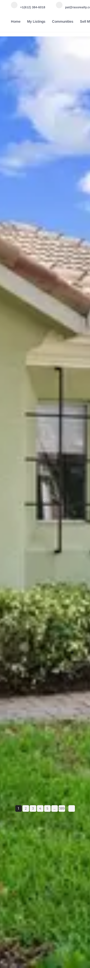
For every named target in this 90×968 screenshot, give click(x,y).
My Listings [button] (36, 21)
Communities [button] (62, 21)
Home (16, 21)
